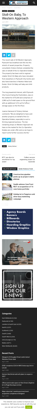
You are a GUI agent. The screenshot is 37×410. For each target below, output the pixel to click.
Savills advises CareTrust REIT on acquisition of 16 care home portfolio (23, 186)
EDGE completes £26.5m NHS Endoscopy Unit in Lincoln (18, 367)
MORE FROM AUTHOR (26, 169)
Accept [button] (29, 407)
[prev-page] (3, 204)
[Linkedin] (4, 55)
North (4, 327)
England (10, 8)
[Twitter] (9, 55)
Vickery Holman (12, 146)
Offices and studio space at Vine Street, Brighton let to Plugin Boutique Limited (18, 384)
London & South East (9, 324)
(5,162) (9, 318)
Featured (5, 321)
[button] (3, 3)
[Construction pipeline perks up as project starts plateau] (7, 176)
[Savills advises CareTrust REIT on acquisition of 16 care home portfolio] (7, 186)
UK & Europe (6, 340)
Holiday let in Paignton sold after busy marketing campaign (24, 196)
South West (17, 8)
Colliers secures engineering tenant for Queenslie (27, 159)
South (4, 334)
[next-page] (6, 204)
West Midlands (7, 346)
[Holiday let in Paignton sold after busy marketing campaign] (7, 196)
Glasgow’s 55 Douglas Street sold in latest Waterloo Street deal (16, 358)
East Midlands (7, 318)
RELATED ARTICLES (9, 169)
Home (4, 8)
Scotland (5, 330)
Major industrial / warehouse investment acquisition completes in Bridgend (15, 392)
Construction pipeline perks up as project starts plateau (23, 176)
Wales (4, 343)
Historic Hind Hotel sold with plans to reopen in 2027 (17, 375)
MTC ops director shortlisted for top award (8, 159)
